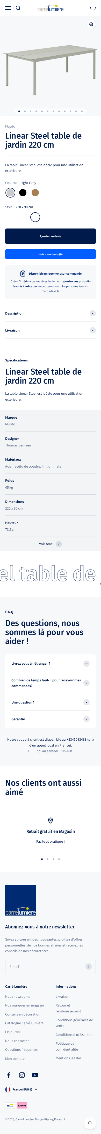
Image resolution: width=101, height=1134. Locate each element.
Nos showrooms (17, 996)
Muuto (10, 126)
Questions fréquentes (21, 1049)
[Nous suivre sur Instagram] (21, 1075)
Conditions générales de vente (74, 1023)
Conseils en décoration (22, 1014)
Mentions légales (69, 1058)
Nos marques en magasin (24, 1005)
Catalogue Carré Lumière (24, 1023)
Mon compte (15, 1058)
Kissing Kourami (54, 1119)
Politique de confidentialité (67, 1046)
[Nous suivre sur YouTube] (35, 1075)
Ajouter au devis (50, 236)
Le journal (13, 1031)
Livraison (62, 996)
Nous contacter (17, 1040)
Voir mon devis (51, 254)
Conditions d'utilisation (74, 1034)
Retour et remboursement (68, 1008)
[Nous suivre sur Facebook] (8, 1075)
